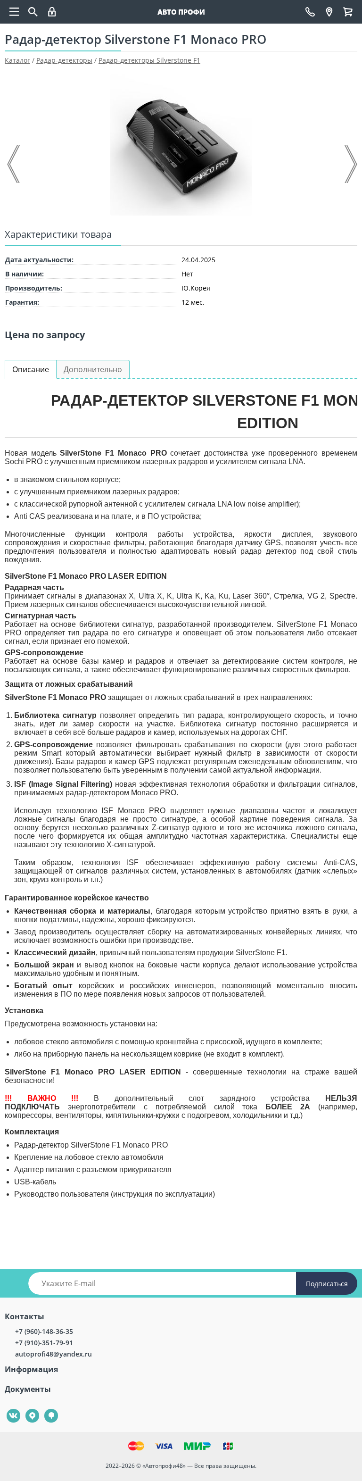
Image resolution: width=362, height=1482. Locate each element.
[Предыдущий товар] (14, 164)
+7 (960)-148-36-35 (44, 1331)
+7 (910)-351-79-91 (44, 1342)
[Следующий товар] (350, 164)
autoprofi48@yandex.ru (53, 1353)
